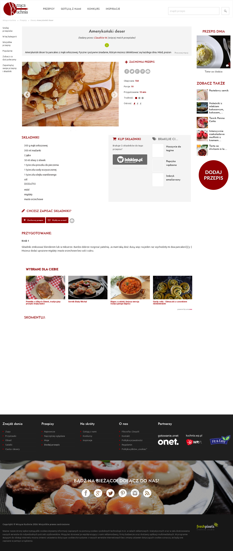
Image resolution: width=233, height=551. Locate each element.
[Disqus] (106, 364)
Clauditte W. (100, 37)
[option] (70, 94)
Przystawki (10, 436)
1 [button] (70, 130)
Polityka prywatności (132, 440)
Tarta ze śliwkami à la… (218, 147)
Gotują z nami (71, 8)
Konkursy (87, 436)
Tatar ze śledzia (213, 71)
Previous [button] (25, 94)
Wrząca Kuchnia (9, 20)
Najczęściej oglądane (54, 436)
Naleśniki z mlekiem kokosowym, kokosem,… (216, 107)
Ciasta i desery (12, 449)
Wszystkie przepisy (7, 43)
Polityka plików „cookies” (134, 449)
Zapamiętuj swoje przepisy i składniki (10, 68)
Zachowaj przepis (142, 61)
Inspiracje (113, 8)
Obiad (8, 440)
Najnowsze (49, 431)
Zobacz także (211, 83)
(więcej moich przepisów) (121, 37)
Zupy (7, 431)
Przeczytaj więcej (181, 52)
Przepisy (49, 8)
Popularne (7, 51)
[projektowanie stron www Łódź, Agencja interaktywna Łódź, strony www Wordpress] (207, 526)
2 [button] (76, 130)
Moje (46, 440)
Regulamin (127, 444)
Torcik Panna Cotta (217, 119)
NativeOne (109, 309)
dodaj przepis (213, 175)
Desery (33, 20)
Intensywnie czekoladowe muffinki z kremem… (216, 135)
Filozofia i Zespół (130, 431)
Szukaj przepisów (7, 29)
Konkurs (93, 8)
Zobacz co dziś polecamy (9, 58)
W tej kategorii (10, 36)
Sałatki (8, 444)
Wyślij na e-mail (59, 220)
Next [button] (112, 94)
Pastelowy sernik (219, 90)
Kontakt (126, 436)
